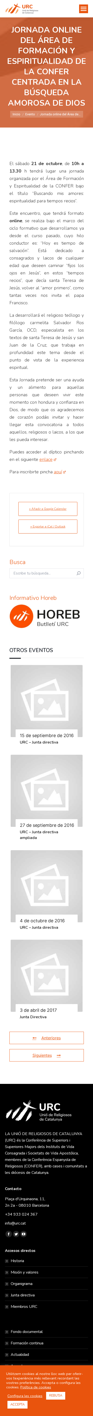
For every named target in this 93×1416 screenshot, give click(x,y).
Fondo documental (27, 1331)
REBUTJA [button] (55, 1395)
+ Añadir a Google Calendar (47, 509)
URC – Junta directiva (39, 742)
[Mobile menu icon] (83, 8)
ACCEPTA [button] (17, 1404)
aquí (58, 472)
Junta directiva (23, 1295)
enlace (46, 459)
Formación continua (27, 1343)
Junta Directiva (33, 1017)
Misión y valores (24, 1272)
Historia (17, 1261)
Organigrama (21, 1283)
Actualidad (20, 1354)
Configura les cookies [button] (24, 1396)
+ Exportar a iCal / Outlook (47, 527)
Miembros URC (24, 1306)
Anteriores (51, 1037)
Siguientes (42, 1055)
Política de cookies (35, 1387)
